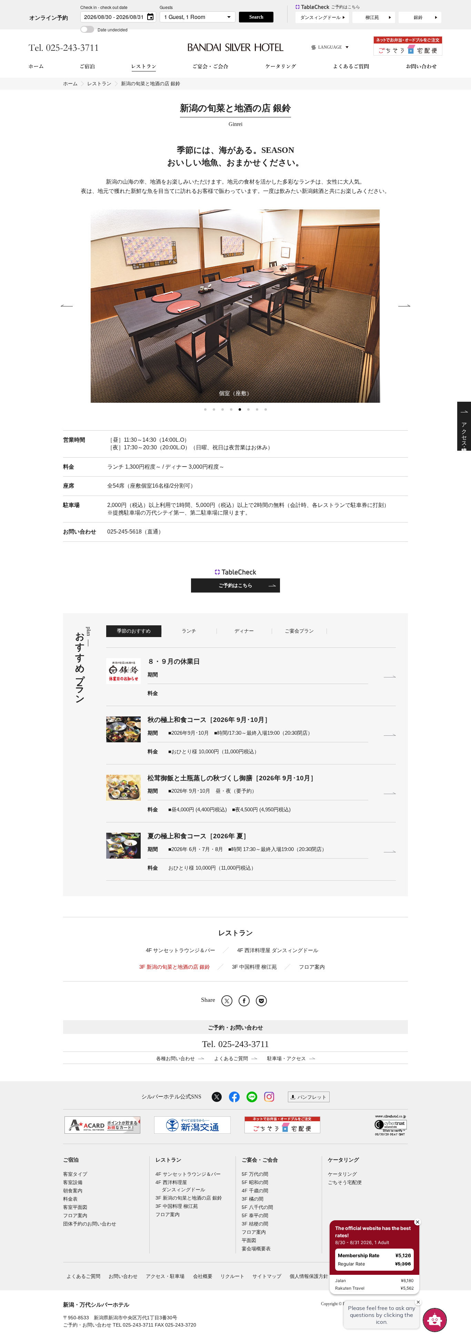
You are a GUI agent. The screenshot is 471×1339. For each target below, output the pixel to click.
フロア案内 (312, 967)
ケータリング (343, 1160)
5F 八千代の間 (257, 1207)
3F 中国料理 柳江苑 (254, 967)
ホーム (70, 83)
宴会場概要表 (256, 1248)
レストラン (99, 83)
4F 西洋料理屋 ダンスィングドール (277, 950)
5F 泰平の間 (255, 1215)
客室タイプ (75, 1174)
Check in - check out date (104, 7)
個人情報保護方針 (309, 1276)
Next (404, 306)
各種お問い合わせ (175, 1058)
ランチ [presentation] (189, 631)
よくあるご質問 (231, 1058)
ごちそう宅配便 (345, 1182)
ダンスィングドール (320, 17)
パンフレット (312, 1097)
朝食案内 (72, 1190)
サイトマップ (266, 1276)
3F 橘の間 (252, 1199)
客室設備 (72, 1182)
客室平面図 (75, 1207)
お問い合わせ (123, 1276)
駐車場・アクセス (286, 1058)
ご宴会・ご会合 (260, 1160)
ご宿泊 (71, 1160)
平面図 (249, 1240)
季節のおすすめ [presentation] (134, 631)
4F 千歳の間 (255, 1190)
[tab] (133, 631)
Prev (67, 306)
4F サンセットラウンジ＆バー (180, 950)
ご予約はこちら (235, 585)
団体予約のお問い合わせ (89, 1223)
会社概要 (202, 1276)
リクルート (232, 1276)
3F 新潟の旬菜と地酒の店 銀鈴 (174, 967)
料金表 (70, 1199)
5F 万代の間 (255, 1174)
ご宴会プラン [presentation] (299, 631)
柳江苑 (372, 17)
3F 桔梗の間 (255, 1223)
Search (256, 17)
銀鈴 (418, 17)
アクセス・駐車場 (165, 1276)
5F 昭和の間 (255, 1182)
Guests (166, 7)
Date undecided (113, 29)
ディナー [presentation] (244, 631)
